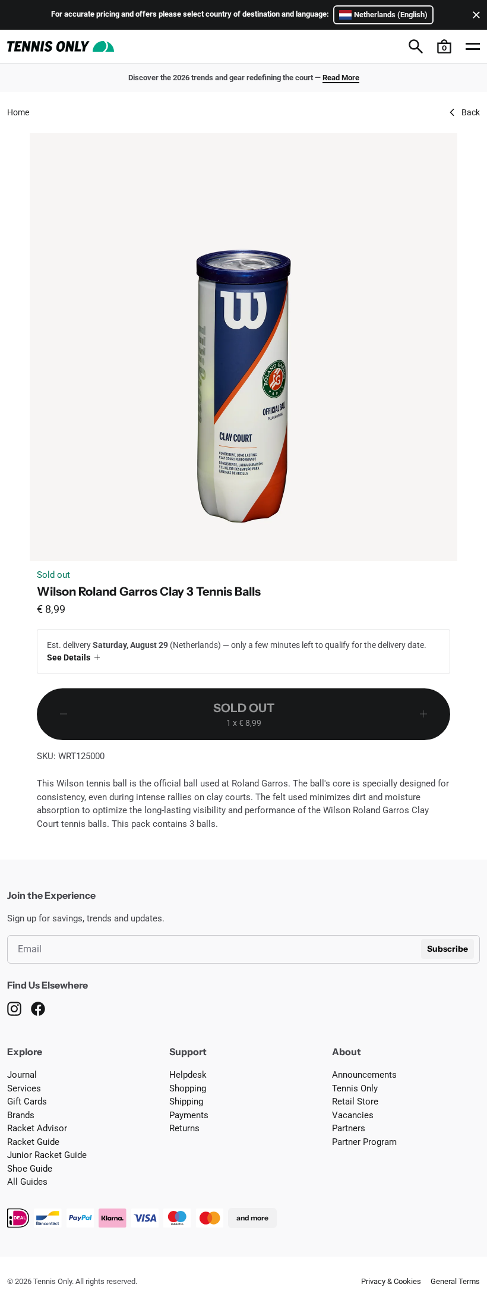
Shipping (186, 1101)
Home (18, 112)
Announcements (364, 1074)
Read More (340, 77)
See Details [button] (68, 657)
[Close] (474, 15)
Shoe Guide (29, 1168)
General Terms (455, 1281)
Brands (20, 1115)
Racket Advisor (37, 1128)
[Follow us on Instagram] (14, 1009)
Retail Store (355, 1101)
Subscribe (447, 948)
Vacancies (353, 1115)
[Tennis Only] (60, 46)
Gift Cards (27, 1101)
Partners (348, 1128)
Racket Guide (33, 1142)
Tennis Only (355, 1088)
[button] (444, 46)
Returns (184, 1128)
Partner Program (364, 1142)
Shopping (187, 1088)
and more (252, 1217)
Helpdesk (188, 1074)
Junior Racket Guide (47, 1155)
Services (24, 1088)
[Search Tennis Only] (415, 46)
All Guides (27, 1181)
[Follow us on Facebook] (38, 1009)
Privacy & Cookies (391, 1281)
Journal (22, 1074)
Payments (188, 1115)
